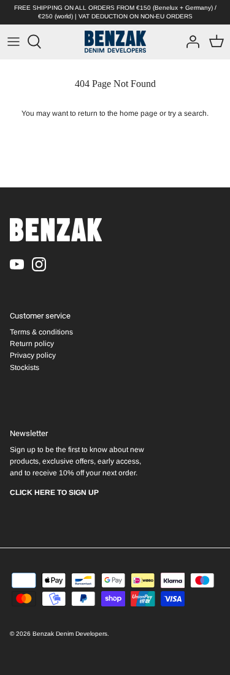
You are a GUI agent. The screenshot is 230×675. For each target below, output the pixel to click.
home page (139, 113)
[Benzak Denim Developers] (115, 42)
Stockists (24, 367)
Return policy (32, 343)
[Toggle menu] (13, 41)
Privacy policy (33, 355)
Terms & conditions (41, 332)
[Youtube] (17, 264)
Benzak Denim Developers (70, 633)
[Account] (189, 41)
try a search (187, 113)
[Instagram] (39, 264)
